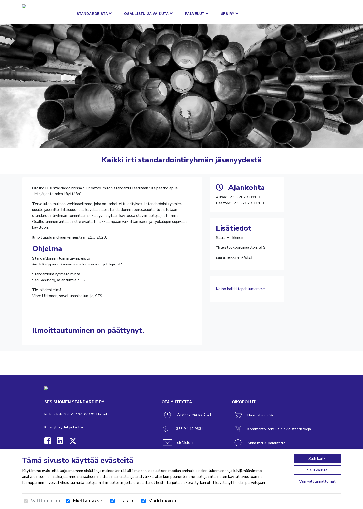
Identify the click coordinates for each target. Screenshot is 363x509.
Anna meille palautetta (266, 442)
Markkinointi (162, 501)
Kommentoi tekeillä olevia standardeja (279, 428)
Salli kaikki (317, 458)
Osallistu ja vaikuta (147, 14)
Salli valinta (317, 470)
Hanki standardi (260, 415)
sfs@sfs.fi (185, 442)
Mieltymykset (88, 501)
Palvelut (195, 14)
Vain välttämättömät (317, 481)
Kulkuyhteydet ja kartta (63, 427)
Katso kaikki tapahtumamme (240, 289)
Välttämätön (45, 501)
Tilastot (126, 501)
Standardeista (93, 14)
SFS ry (228, 14)
